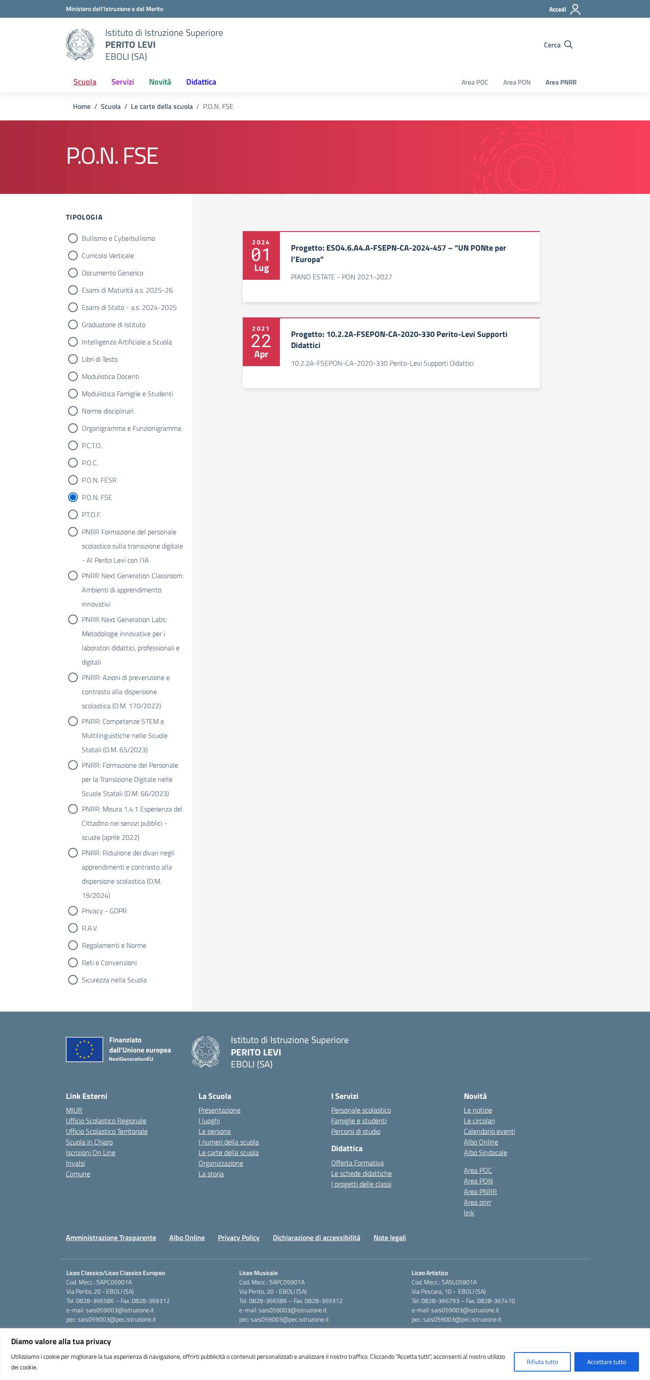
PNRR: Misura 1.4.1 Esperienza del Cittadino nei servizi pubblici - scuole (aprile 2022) (132, 810)
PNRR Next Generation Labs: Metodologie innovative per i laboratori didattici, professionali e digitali (131, 620)
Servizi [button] (122, 82)
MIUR (74, 1110)
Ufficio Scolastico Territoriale (107, 1131)
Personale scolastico (361, 1110)
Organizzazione (221, 1163)
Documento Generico (112, 272)
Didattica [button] (201, 82)
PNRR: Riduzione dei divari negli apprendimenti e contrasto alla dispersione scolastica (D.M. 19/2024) (128, 853)
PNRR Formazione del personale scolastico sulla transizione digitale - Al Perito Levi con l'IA (132, 532)
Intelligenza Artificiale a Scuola (127, 341)
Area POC (475, 82)
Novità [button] (160, 82)
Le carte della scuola (229, 1152)
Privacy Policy (239, 1237)
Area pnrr (477, 1202)
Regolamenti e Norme (114, 945)
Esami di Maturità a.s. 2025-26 (127, 290)
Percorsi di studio (355, 1131)
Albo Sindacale (485, 1152)
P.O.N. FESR (99, 480)
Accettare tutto (606, 1361)
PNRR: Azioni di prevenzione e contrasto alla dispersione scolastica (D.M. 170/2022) (126, 678)
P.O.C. (90, 462)
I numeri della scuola (229, 1141)
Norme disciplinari (108, 411)
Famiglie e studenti (358, 1120)
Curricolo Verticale (108, 255)
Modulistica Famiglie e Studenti (127, 393)
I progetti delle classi (361, 1184)
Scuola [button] (84, 82)
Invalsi (75, 1163)
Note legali (390, 1237)
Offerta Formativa (357, 1162)
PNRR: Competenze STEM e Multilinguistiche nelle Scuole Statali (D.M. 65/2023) (125, 722)
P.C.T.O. (92, 445)
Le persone (215, 1131)
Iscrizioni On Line (90, 1152)
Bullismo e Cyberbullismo (118, 238)
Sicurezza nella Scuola (114, 979)
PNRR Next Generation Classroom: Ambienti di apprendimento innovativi (133, 576)
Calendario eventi (489, 1131)
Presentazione (220, 1110)
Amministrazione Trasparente (111, 1237)
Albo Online (481, 1141)
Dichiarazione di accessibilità (316, 1237)
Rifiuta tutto (542, 1361)
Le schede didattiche (361, 1173)
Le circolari (479, 1120)
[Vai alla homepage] (80, 45)
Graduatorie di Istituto (113, 324)
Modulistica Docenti (110, 376)
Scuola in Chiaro (89, 1141)
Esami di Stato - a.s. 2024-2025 (129, 307)
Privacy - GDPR (104, 910)
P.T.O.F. (91, 514)
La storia (211, 1173)
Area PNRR (561, 82)
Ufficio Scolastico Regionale (106, 1120)
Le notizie (478, 1110)
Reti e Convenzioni (109, 962)
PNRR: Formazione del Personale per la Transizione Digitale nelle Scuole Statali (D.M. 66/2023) (130, 766)
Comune (78, 1173)
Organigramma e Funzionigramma (131, 428)
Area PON (517, 82)
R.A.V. (90, 928)
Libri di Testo (100, 359)
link (469, 1212)
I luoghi (209, 1120)
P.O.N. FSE (97, 497)
